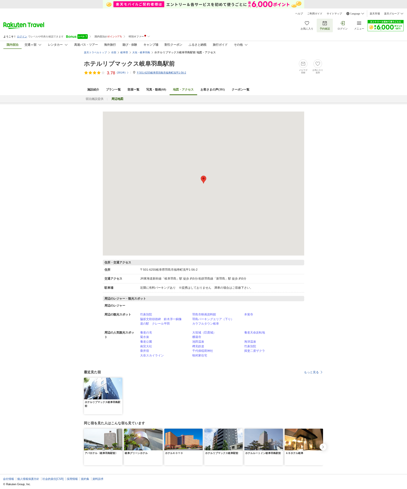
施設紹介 (93, 89)
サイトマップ (334, 13)
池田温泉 (198, 341)
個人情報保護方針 (28, 479)
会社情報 (8, 479)
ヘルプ (299, 13)
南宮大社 (146, 346)
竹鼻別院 (146, 314)
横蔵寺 (196, 337)
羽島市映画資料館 (204, 314)
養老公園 (146, 341)
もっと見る (311, 372)
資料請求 (97, 479)
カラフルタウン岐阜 (205, 323)
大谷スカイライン (152, 355)
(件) (121, 72)
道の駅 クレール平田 (155, 323)
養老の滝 (146, 332)
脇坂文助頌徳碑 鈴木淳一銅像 (161, 319)
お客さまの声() (213, 89)
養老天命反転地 (254, 332)
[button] (119, 380)
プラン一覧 (113, 89)
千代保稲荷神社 (202, 350)
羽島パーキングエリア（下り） (213, 319)
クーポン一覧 (240, 89)
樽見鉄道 (198, 346)
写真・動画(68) (156, 89)
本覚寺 (248, 314)
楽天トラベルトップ (95, 52)
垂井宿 (144, 350)
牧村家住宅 (199, 355)
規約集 (85, 479)
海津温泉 (250, 341)
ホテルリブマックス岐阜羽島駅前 (129, 63)
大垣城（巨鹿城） (204, 332)
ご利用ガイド (314, 13)
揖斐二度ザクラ (254, 350)
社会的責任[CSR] (53, 479)
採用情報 (72, 479)
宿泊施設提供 (94, 98)
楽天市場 (375, 13)
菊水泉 (144, 337)
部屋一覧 (133, 89)
